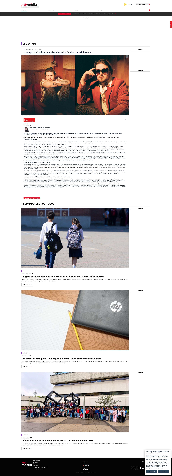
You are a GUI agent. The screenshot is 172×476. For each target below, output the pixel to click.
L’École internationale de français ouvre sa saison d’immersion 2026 (57, 440)
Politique (91, 14)
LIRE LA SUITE (26, 284)
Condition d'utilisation (39, 469)
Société (111, 14)
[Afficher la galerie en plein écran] (127, 56)
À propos (35, 462)
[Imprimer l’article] (125, 119)
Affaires (85, 14)
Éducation (98, 14)
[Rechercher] (149, 10)
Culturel (105, 14)
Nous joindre (36, 460)
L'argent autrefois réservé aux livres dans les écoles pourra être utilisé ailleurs (63, 276)
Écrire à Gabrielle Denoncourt (39, 130)
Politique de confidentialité (40, 467)
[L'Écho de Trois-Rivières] (27, 465)
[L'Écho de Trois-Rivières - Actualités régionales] (29, 4)
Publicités (35, 465)
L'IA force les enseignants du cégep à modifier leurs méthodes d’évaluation (61, 358)
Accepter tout (152, 471)
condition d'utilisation (158, 468)
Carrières (35, 464)
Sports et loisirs (77, 14)
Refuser (163, 471)
